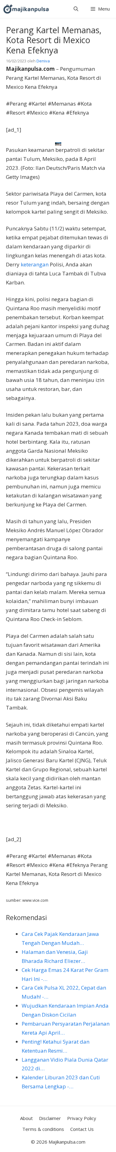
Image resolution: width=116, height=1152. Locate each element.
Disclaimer (50, 1118)
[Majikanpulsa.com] (26, 9)
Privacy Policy (81, 1118)
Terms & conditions (43, 1129)
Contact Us (82, 1129)
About (26, 1118)
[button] (75, 9)
